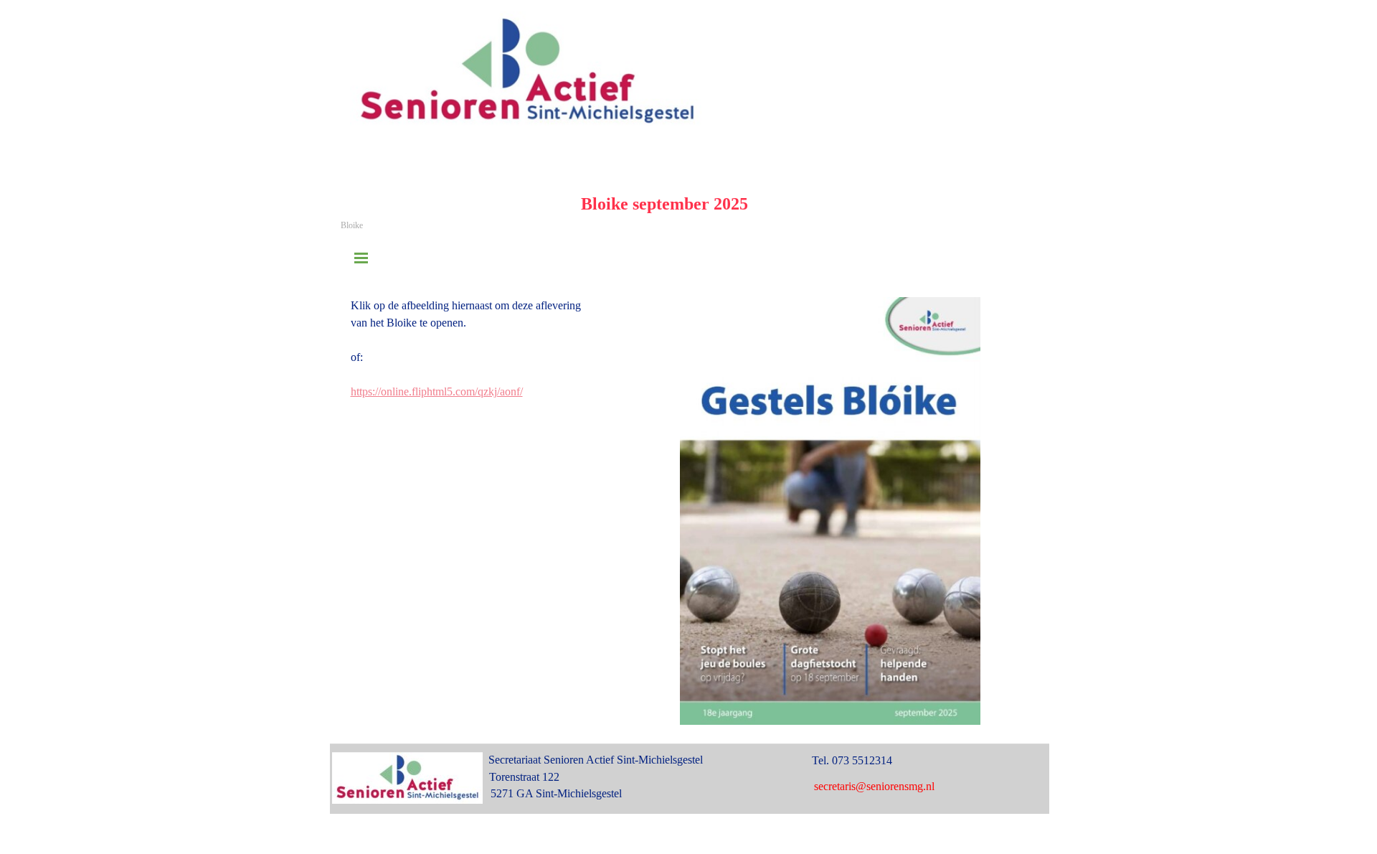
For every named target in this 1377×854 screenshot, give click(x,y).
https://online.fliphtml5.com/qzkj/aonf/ (437, 391)
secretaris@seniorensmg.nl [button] (874, 786)
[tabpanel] (501, 348)
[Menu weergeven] (361, 257)
